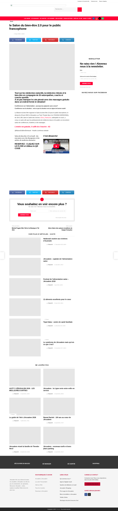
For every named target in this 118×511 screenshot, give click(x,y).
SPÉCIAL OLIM (78, 18)
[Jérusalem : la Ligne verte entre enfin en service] (59, 377)
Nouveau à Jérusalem (41, 491)
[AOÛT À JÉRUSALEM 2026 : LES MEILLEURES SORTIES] (25, 377)
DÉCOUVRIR (59, 18)
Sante (52, 234)
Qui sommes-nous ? (65, 478)
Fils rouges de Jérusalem (67, 491)
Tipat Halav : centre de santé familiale (57, 322)
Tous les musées (40, 488)
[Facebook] (93, 18)
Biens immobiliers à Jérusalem (68, 494)
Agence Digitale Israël (66, 482)
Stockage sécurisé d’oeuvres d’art (69, 500)
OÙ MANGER (35, 18)
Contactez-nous (94, 1)
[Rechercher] (79, 9)
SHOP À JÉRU (87, 18)
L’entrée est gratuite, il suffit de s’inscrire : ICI (32, 127)
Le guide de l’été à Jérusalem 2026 (22, 417)
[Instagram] (96, 18)
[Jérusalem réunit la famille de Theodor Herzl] (25, 435)
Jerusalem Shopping (65, 488)
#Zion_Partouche (45, 117)
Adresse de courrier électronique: (88, 76)
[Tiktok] (99, 18)
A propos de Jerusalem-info (83, 1)
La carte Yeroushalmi (41, 482)
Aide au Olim (39, 485)
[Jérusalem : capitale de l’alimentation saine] (25, 267)
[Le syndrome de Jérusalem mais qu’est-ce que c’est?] (25, 347)
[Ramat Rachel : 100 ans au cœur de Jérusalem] (59, 406)
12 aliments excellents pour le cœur (57, 299)
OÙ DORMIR (50, 18)
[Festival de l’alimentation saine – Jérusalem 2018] (25, 287)
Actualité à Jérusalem (41, 478)
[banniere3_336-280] (94, 53)
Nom (81, 70)
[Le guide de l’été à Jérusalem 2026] (25, 406)
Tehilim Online (64, 497)
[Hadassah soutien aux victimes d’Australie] (25, 246)
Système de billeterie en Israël (68, 485)
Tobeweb (58, 509)
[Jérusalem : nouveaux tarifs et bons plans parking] (59, 435)
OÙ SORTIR (43, 18)
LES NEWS (27, 18)
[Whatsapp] (102, 18)
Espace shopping (103, 1)
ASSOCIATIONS (68, 18)
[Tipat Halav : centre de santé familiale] (25, 327)
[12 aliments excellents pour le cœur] (25, 307)
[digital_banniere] (94, 28)
